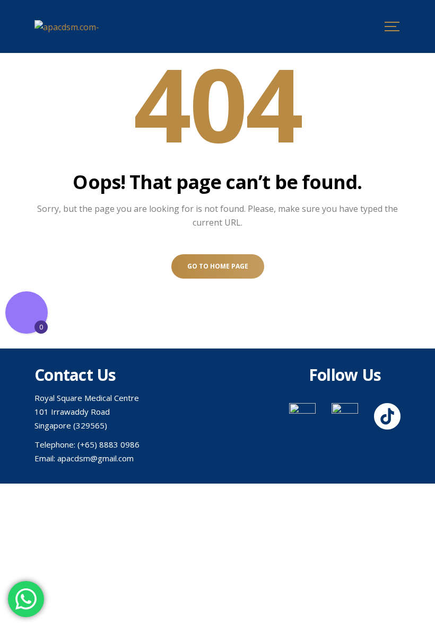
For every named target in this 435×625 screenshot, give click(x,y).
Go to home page (217, 266)
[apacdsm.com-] (66, 26)
